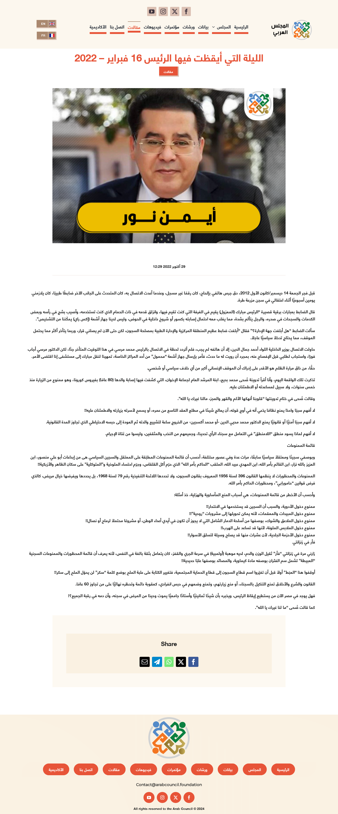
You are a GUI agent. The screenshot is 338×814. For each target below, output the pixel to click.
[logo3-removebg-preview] (291, 18)
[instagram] (163, 11)
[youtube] (151, 11)
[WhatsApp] (169, 662)
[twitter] (174, 11)
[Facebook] (193, 662)
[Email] (144, 662)
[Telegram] (157, 662)
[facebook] (186, 11)
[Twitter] (181, 662)
